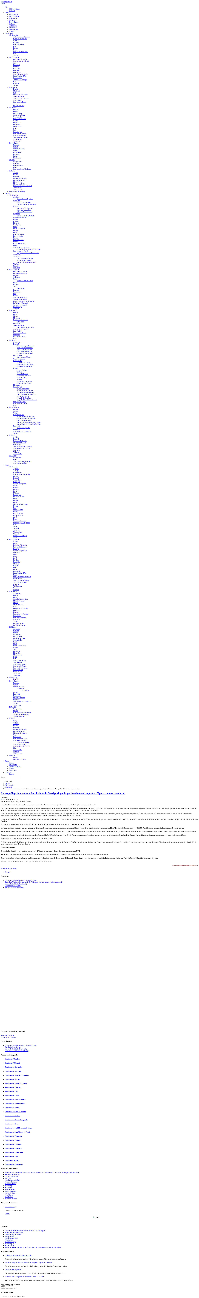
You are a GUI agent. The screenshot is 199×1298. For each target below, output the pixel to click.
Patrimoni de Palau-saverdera (15, 1099)
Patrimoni (8, 783)
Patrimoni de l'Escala (12, 1079)
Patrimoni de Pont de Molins (15, 1104)
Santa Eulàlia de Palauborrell (14, 887)
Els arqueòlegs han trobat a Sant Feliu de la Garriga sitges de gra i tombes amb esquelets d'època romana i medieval (63, 793)
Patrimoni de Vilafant (12, 1140)
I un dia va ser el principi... (13, 1269)
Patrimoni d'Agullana (12, 1059)
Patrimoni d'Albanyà (12, 1063)
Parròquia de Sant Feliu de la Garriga (17, 1051)
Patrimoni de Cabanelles (13, 1067)
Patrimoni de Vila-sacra (13, 1148)
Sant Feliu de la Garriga (8, 868)
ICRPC (7, 1214)
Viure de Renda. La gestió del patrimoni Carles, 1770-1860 (24, 1277)
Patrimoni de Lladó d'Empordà (16, 1083)
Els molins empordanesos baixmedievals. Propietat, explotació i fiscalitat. (29, 1262)
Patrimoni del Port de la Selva (15, 1112)
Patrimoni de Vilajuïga (13, 1144)
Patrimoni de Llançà (12, 1156)
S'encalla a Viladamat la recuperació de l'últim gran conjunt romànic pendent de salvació (33, 882)
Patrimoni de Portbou (12, 1116)
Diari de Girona (18, 861)
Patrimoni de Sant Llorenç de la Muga (18, 1128)
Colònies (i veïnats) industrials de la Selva (18, 1255)
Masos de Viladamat (7, 1035)
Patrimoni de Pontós (12, 1108)
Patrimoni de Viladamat (8, 1037)
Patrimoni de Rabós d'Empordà (16, 1120)
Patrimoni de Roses (12, 1124)
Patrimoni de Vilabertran (14, 1152)
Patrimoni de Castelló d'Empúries (17, 1075)
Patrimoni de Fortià (12, 1095)
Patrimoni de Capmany (13, 1071)
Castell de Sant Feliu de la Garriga (16, 884)
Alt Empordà (9, 785)
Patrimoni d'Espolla (12, 1160)
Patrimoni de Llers (11, 1091)
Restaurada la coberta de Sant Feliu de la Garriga (21, 880)
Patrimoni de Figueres (13, 1087)
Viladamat (8, 787)
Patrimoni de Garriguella (14, 1164)
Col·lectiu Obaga (10, 1207)
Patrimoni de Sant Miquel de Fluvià (17, 1132)
